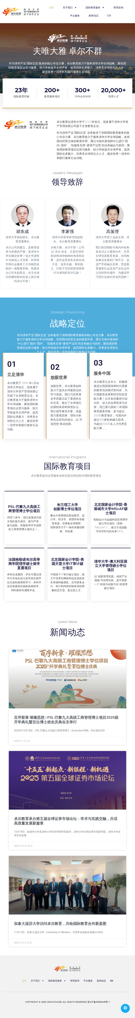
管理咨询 (118, 7)
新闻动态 (93, 15)
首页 (51, 7)
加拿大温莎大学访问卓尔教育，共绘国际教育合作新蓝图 (60, 924)
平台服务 (75, 15)
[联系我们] (125, 1008)
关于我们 (68, 7)
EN (109, 15)
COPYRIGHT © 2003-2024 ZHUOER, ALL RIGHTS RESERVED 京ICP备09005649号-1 (67, 1002)
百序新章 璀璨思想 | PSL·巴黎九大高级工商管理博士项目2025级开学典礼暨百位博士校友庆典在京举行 (66, 719)
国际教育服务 (93, 7)
